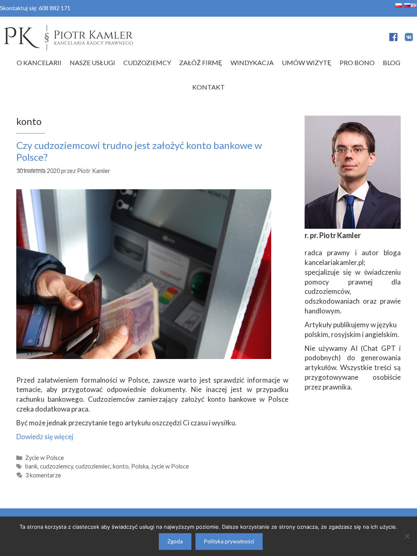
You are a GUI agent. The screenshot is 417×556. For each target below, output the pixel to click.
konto (121, 466)
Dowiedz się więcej (44, 436)
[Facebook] (393, 38)
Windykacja (252, 62)
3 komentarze (43, 475)
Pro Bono (357, 62)
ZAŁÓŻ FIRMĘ (200, 62)
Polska (140, 466)
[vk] (409, 38)
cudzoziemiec (92, 466)
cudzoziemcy (56, 466)
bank (31, 466)
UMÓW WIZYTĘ (306, 62)
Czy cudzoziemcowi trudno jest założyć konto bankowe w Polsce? (139, 151)
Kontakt (208, 87)
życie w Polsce (170, 466)
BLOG (391, 62)
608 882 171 (54, 7)
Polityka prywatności (229, 541)
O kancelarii (39, 62)
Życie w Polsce (44, 457)
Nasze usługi (92, 62)
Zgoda (175, 541)
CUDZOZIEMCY (147, 62)
